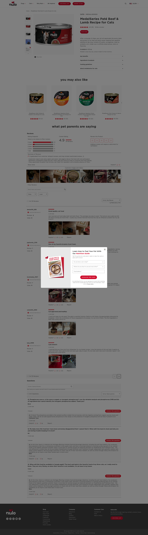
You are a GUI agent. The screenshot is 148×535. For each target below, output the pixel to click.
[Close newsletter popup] (104, 249)
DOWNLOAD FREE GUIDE (88, 277)
